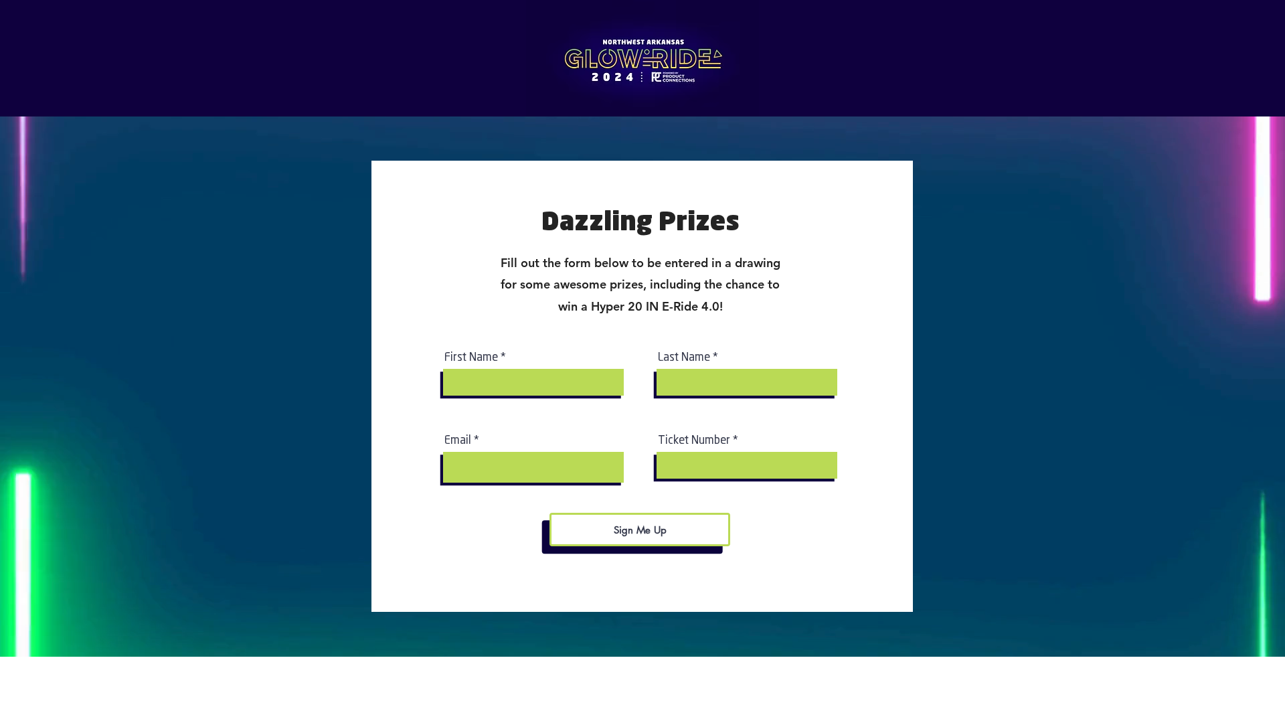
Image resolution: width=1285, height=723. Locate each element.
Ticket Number (694, 439)
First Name (471, 356)
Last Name (684, 356)
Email (457, 439)
